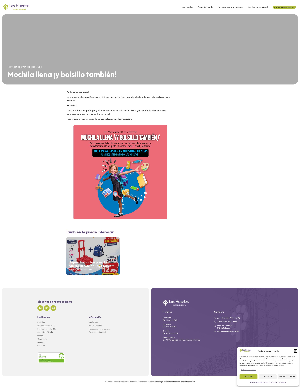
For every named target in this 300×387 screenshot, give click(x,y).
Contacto (41, 346)
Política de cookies (256, 382)
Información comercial (46, 325)
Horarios (40, 342)
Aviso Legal (159, 382)
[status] (284, 7)
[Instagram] (47, 308)
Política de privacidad (271, 382)
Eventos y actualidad (258, 7)
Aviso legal (282, 382)
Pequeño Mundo (205, 7)
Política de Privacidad (172, 382)
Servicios (41, 322)
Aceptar (248, 377)
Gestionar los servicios (248, 370)
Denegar (267, 377)
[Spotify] (53, 308)
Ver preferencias (287, 377)
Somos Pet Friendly (45, 332)
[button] (295, 351)
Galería (40, 335)
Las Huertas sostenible (46, 329)
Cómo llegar (42, 339)
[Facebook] (40, 308)
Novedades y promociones (230, 7)
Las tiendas (187, 7)
